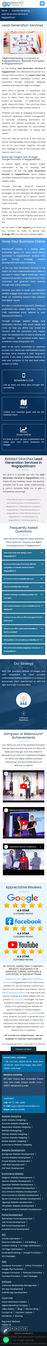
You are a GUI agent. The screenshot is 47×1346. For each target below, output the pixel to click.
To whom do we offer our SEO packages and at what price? (22, 619)
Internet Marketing (21, 10)
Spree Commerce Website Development (21, 1198)
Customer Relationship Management (19, 1285)
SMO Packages (31, 1276)
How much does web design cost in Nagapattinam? (18, 554)
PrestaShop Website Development (18, 1188)
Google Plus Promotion (12, 1269)
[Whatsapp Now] (5, 1331)
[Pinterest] (12, 1329)
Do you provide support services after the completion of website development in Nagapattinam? (20, 567)
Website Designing (11, 1116)
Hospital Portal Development (15, 1229)
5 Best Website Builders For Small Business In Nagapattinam (23, 503)
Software (6, 1281)
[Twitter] (8, 1329)
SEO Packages (8, 1256)
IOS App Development (12, 1289)
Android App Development (14, 1292)
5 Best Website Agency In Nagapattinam (22, 500)
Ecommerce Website (13, 1173)
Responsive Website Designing (16, 1127)
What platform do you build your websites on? (22, 640)
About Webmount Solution (14, 1301)
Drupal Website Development (16, 1161)
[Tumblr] (21, 1329)
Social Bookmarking (11, 1252)
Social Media (34, 1013)
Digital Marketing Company (15, 1305)
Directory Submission (12, 1242)
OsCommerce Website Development (19, 1191)
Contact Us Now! (23, 1049)
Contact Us (7, 1312)
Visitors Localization (23, 1333)
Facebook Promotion (12, 1265)
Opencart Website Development (17, 1184)
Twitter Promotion (33, 1265)
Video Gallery (8, 1309)
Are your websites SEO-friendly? (16, 587)
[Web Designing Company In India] (23, 786)
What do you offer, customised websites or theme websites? (20, 630)
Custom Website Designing (14, 1137)
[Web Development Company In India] (23, 822)
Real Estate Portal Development (17, 1218)
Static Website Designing (13, 1120)
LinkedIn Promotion (11, 1272)
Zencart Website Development (16, 1181)
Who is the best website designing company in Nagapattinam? (22, 649)
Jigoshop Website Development (17, 1202)
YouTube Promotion (11, 1276)
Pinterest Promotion (32, 1272)
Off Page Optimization (12, 1249)
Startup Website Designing (14, 1134)
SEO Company (17, 999)
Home (4, 10)
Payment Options (24, 1312)
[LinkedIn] (17, 1329)
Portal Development (12, 1214)
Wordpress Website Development (18, 1154)
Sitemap (19, 1316)
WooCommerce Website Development (20, 1195)
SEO (4, 1234)
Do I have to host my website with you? (19, 579)
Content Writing (9, 1245)
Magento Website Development (17, 1177)
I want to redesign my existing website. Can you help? (20, 596)
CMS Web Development (13, 1164)
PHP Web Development (13, 1168)
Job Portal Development (13, 1222)
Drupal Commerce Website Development (22, 1209)
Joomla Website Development (16, 1157)
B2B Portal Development (13, 1225)
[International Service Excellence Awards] (23, 859)
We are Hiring (32, 1309)
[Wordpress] (25, 1329)
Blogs (20, 1309)
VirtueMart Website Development (18, 1205)
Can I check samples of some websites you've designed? (22, 607)
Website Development (13, 1150)
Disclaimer (7, 1316)
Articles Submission (11, 1238)
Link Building (30, 1242)
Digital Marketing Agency (14, 992)
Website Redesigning (11, 1130)
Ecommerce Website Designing (17, 1144)
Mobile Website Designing (14, 1141)
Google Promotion (13, 979)
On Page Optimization (30, 1245)
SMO (4, 1261)
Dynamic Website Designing (15, 1123)
